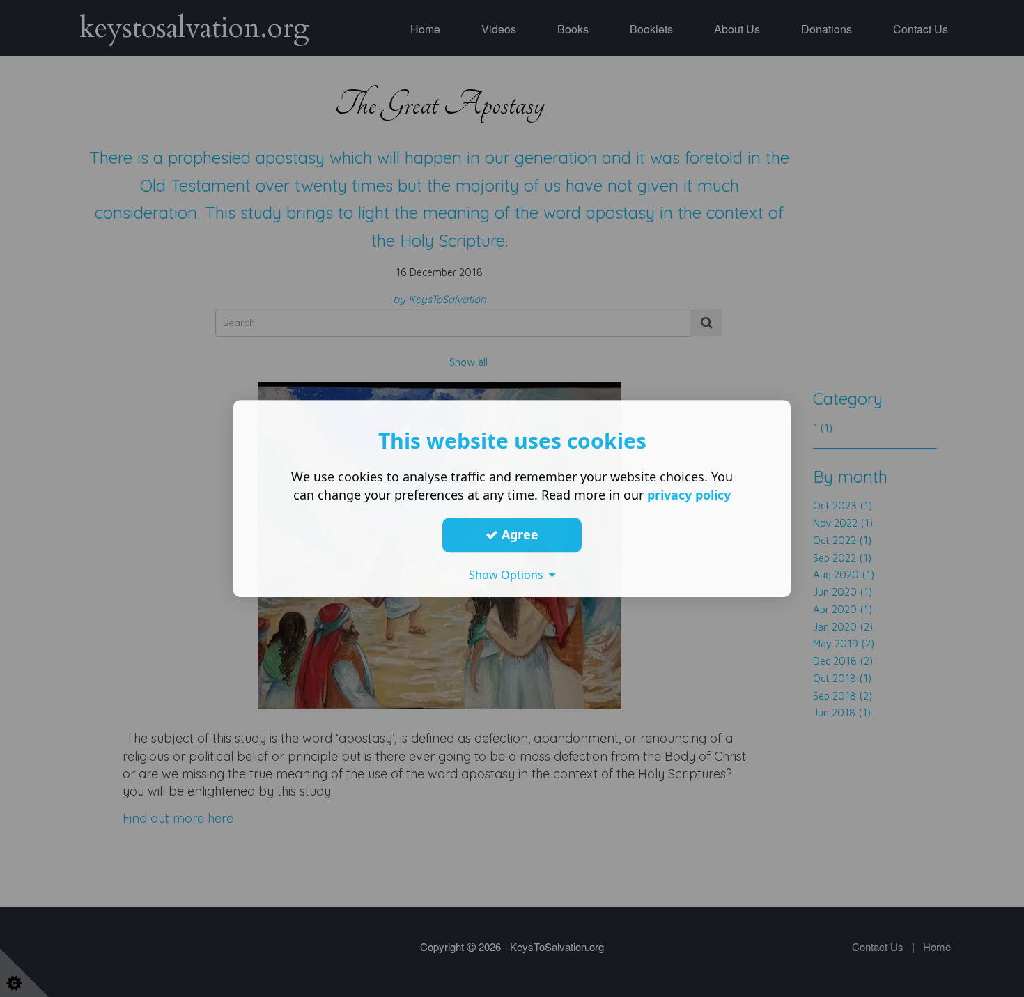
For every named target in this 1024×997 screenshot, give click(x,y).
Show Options (509, 574)
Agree (518, 534)
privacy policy (689, 494)
